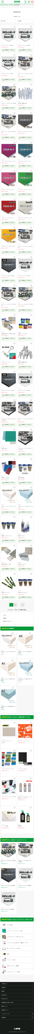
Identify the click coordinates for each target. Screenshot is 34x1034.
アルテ (4, 615)
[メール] (32, 2)
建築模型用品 (5, 628)
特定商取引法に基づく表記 (7, 1002)
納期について (4, 1006)
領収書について (5, 1010)
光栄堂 (4, 618)
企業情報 (3, 1017)
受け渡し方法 (4, 998)
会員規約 (3, 987)
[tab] (8, 21)
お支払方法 (4, 995)
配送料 (3, 991)
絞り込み (3, 20)
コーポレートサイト (6, 1013)
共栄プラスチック (7, 621)
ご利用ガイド (4, 983)
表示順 (19, 20)
